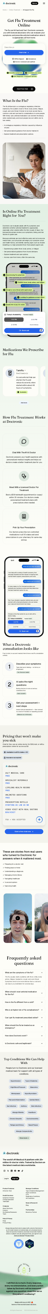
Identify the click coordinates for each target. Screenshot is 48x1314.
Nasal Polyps (33, 1125)
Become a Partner (31, 1212)
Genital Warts (34, 1100)
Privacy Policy (7, 1223)
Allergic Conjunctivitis (24, 1131)
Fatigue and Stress (17, 1125)
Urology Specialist (8, 1199)
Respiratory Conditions (33, 1196)
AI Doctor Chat (7, 1191)
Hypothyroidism (31, 1094)
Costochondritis (32, 1119)
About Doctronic (8, 1208)
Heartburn (32, 1112)
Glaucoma (34, 1087)
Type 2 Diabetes (31, 1081)
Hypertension (16, 1081)
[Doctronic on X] (8, 1170)
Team (4, 1214)
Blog (27, 1205)
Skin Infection (36, 1106)
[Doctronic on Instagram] (4, 1170)
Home (4, 10)
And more (24, 403)
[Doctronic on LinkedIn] (11, 1170)
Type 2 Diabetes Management (35, 1191)
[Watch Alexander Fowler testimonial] (18, 918)
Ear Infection (11, 1106)
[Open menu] (44, 3)
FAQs (4, 1221)
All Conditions (30, 1198)
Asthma (23, 1106)
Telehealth (6, 1201)
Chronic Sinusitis (16, 1119)
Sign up (34, 3)
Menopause (15, 1094)
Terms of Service (19, 1235)
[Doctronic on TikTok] (22, 1170)
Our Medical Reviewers (10, 1212)
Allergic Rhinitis (18, 1112)
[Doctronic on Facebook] (15, 1170)
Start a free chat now (23, 831)
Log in (6, 1179)
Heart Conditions (31, 1193)
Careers (5, 1210)
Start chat (22, 52)
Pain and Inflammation (17, 1100)
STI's (27, 1194)
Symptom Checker (8, 1198)
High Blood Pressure (17, 1087)
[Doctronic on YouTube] (18, 1170)
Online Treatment (14, 10)
